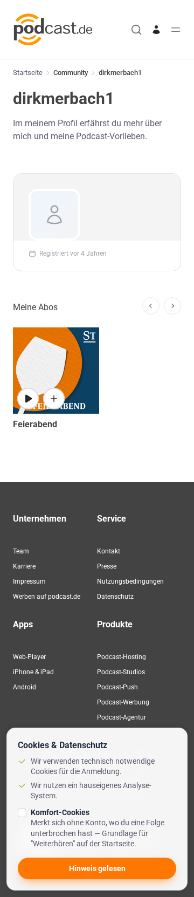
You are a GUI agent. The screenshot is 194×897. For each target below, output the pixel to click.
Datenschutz (115, 596)
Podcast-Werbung (123, 702)
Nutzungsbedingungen (130, 581)
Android (24, 687)
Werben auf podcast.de (46, 596)
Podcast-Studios (121, 672)
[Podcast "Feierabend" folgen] (54, 398)
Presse (106, 566)
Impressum (29, 581)
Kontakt (108, 551)
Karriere (24, 566)
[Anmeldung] (156, 29)
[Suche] (136, 29)
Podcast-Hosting (121, 657)
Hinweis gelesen (97, 868)
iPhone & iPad (33, 672)
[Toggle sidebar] (175, 29)
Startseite (28, 73)
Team (21, 551)
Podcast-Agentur (121, 717)
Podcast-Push (117, 687)
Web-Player (29, 657)
